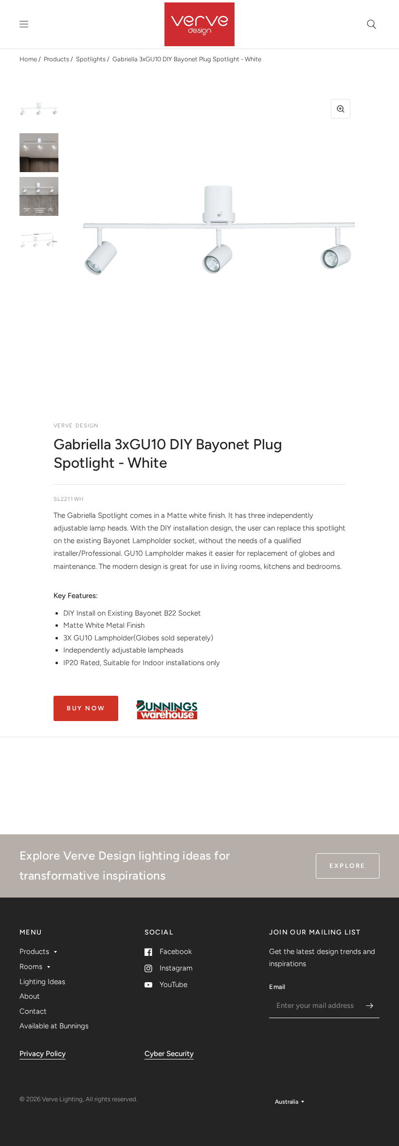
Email (277, 986)
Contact (33, 1011)
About (29, 996)
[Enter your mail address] (370, 1005)
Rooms (30, 966)
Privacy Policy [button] (42, 1053)
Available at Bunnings (54, 1026)
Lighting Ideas (42, 981)
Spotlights (91, 59)
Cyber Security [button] (169, 1053)
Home (28, 59)
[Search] (371, 24)
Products (56, 59)
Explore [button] (347, 865)
